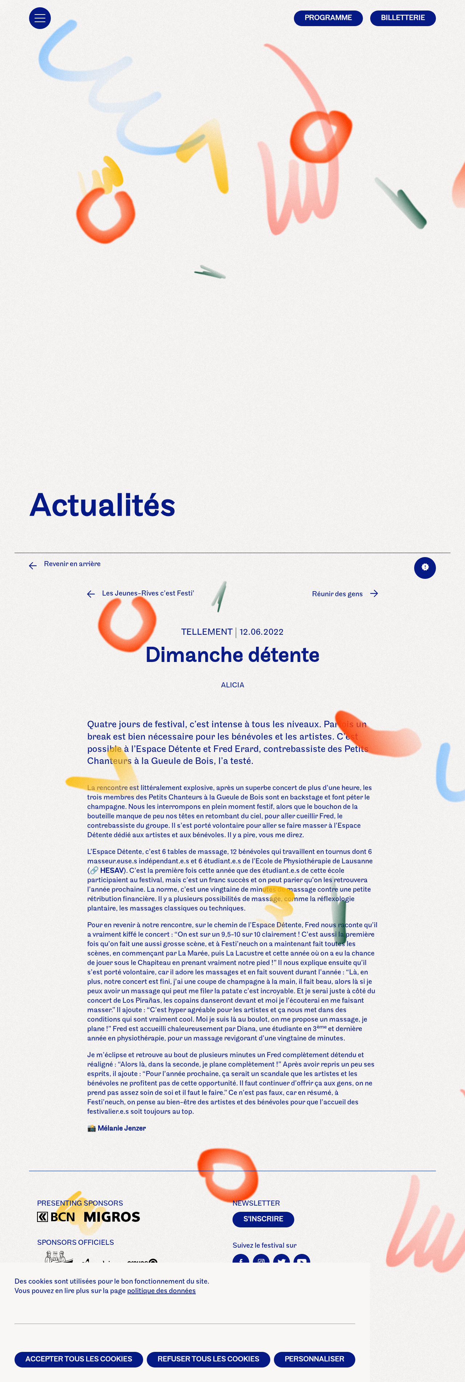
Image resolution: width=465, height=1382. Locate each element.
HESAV (112, 871)
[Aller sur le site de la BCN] (55, 1218)
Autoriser (359, 628)
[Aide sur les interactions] (425, 568)
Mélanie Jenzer (122, 1128)
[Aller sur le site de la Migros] (102, 1218)
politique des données (161, 1291)
